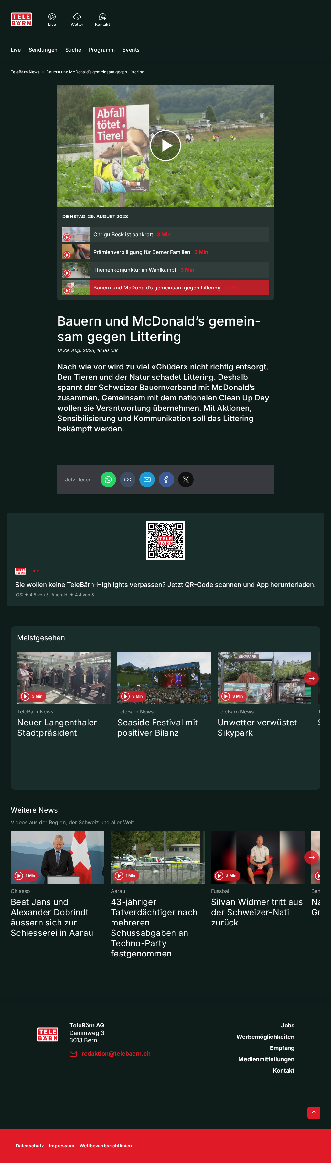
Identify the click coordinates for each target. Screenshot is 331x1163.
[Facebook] (166, 479)
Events (131, 49)
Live (16, 49)
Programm (102, 49)
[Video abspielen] (165, 146)
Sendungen (43, 49)
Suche (73, 49)
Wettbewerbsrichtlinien (106, 1145)
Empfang (282, 1048)
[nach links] (19, 678)
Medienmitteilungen (266, 1059)
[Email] (147, 479)
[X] (186, 479)
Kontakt (283, 1070)
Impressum (61, 1145)
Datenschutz (30, 1145)
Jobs (287, 1025)
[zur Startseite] (21, 19)
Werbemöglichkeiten (265, 1036)
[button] (127, 479)
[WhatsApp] (108, 479)
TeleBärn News (25, 71)
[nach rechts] (311, 678)
